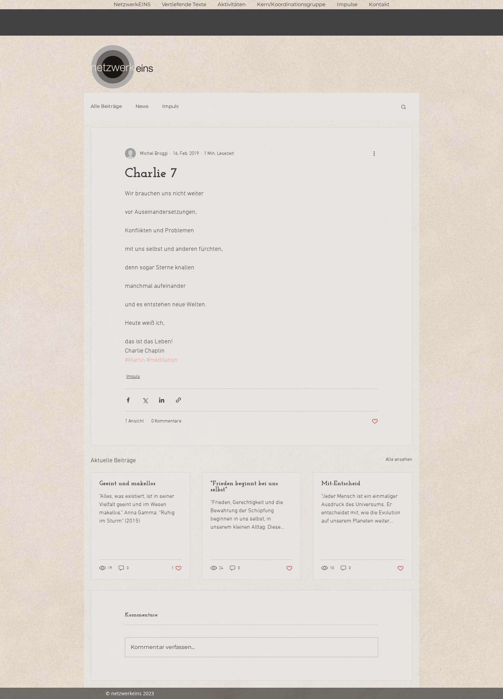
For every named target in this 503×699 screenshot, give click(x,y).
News (142, 106)
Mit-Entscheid (340, 484)
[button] (184, 4)
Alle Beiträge (106, 106)
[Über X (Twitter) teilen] (145, 400)
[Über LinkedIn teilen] (161, 400)
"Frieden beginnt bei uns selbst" (244, 487)
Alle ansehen (399, 460)
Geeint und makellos (127, 484)
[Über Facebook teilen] (128, 400)
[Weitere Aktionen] (374, 153)
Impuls (170, 106)
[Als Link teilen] (178, 400)
